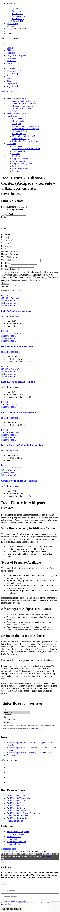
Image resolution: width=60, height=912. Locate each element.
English (10, 48)
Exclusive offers (14, 836)
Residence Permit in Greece (24, 106)
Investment (11, 143)
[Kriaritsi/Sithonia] (16, 719)
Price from (5, 234)
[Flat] (16, 212)
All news (11, 755)
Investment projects (20, 151)
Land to (4, 266)
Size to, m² (6, 243)
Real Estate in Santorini (17, 818)
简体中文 (11, 60)
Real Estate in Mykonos (17, 816)
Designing (16, 123)
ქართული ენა (14, 71)
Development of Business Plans (26, 148)
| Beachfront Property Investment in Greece (31, 753)
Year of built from (9, 257)
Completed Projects (20, 131)
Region (4, 217)
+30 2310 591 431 (15, 21)
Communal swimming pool (33, 275)
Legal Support (18, 161)
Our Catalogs (18, 18)
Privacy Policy (39, 728)
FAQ (14, 111)
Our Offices (17, 13)
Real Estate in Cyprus (16, 113)
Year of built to (7, 260)
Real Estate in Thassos (17, 811)
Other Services (13, 156)
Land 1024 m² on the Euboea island (18, 382)
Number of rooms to (10, 254)
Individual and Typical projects (25, 128)
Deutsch (10, 63)
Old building (41, 277)
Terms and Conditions (16, 841)
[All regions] (16, 712)
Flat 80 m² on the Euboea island (16, 311)
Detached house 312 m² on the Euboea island (22, 445)
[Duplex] (16, 214)
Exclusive (35, 280)
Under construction (23, 277)
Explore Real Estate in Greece (25, 101)
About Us (16, 8)
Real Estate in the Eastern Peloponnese (24, 813)
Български (12, 58)
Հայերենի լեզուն (16, 55)
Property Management (22, 163)
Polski (9, 76)
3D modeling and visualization (25, 126)
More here (46, 856)
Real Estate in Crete (15, 803)
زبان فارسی (12, 74)
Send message (11, 908)
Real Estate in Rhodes (16, 808)
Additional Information (22, 108)
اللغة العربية (12, 86)
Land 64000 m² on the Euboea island (18, 412)
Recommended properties (18, 831)
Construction (12, 116)
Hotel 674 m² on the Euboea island (17, 346)
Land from (5, 263)
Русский (11, 53)
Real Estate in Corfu (16, 806)
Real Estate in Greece (16, 98)
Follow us (8, 723)
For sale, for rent (8, 207)
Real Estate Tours (20, 168)
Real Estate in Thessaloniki (19, 798)
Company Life (18, 16)
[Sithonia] (16, 717)
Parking (25, 272)
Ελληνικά (11, 50)
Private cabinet (13, 844)
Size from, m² (7, 240)
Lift (5, 272)
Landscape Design (20, 138)
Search (5, 283)
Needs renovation (20, 280)
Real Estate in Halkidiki (17, 800)
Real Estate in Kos (15, 821)
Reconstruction (19, 121)
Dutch (9, 66)
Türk (9, 81)
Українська (12, 84)
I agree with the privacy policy (15, 901)
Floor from (6, 246)
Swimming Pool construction (25, 141)
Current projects (19, 133)
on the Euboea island (10, 316)
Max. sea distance (9, 269)
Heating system (51, 272)
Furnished (36, 272)
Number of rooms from (11, 251)
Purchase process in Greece (24, 103)
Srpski (9, 79)
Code (3, 229)
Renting (15, 166)
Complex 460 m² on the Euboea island (19, 481)
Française (11, 68)
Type (3, 214)
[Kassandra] (16, 715)
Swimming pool (11, 275)
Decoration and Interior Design (26, 136)
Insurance (16, 171)
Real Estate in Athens (16, 795)
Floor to (4, 248)
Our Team (16, 11)
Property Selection (20, 158)
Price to (4, 237)
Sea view (14, 272)
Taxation (16, 153)
